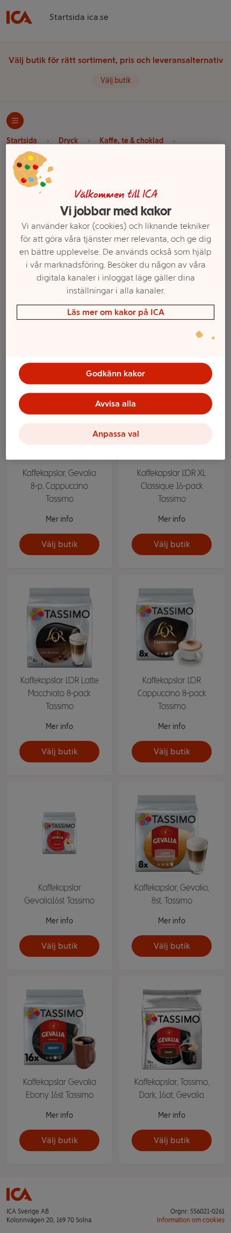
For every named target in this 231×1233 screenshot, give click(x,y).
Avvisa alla (115, 403)
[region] (116, 301)
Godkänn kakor (115, 373)
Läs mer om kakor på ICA (115, 311)
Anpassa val (115, 433)
